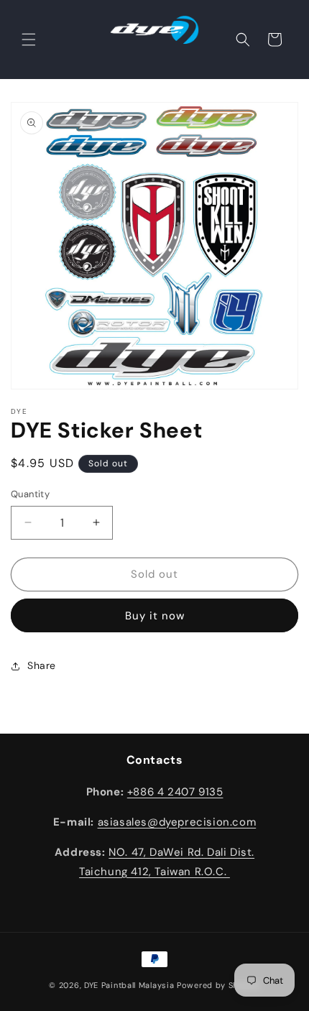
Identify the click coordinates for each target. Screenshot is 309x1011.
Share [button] (41, 665)
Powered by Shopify (218, 985)
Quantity (30, 494)
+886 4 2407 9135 (175, 792)
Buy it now (155, 616)
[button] (29, 39)
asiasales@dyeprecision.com (177, 822)
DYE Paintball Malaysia (129, 985)
